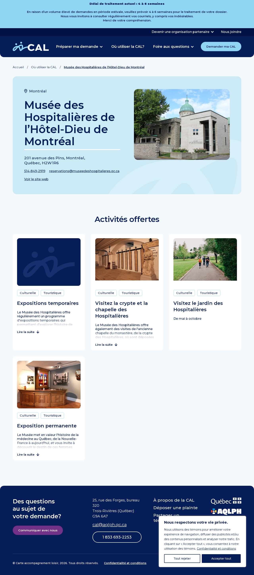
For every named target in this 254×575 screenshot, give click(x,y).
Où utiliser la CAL (44, 67)
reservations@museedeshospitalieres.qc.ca (84, 171)
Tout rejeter (182, 558)
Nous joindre (231, 32)
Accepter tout (221, 558)
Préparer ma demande (77, 46)
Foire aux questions (171, 46)
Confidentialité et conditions (216, 548)
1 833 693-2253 (117, 537)
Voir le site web (36, 179)
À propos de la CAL (173, 500)
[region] (202, 541)
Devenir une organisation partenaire (180, 32)
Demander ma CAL (221, 46)
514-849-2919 (34, 171)
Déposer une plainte (175, 507)
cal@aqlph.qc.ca (109, 524)
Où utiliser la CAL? (127, 46)
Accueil (18, 67)
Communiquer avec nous (37, 530)
